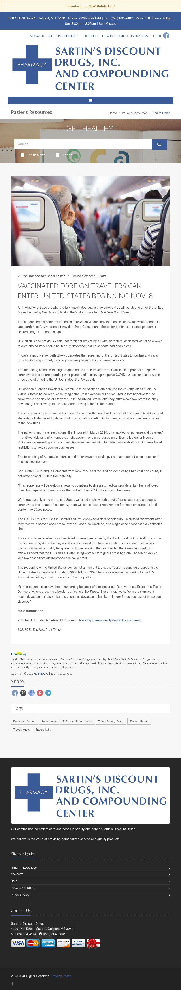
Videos (67, 155)
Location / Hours (113, 36)
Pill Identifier (67, 36)
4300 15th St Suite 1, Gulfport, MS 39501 (36, 18)
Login (157, 36)
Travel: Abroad (139, 721)
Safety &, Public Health (77, 721)
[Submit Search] (159, 144)
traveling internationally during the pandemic (110, 620)
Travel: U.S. (43, 729)
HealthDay (40, 673)
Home (113, 113)
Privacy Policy (21, 894)
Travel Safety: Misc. (111, 721)
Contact (17, 874)
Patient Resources (134, 113)
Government (49, 721)
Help (51, 36)
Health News (35, 155)
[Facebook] (166, 35)
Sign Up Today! (139, 36)
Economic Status (24, 721)
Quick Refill (89, 36)
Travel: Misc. (21, 729)
